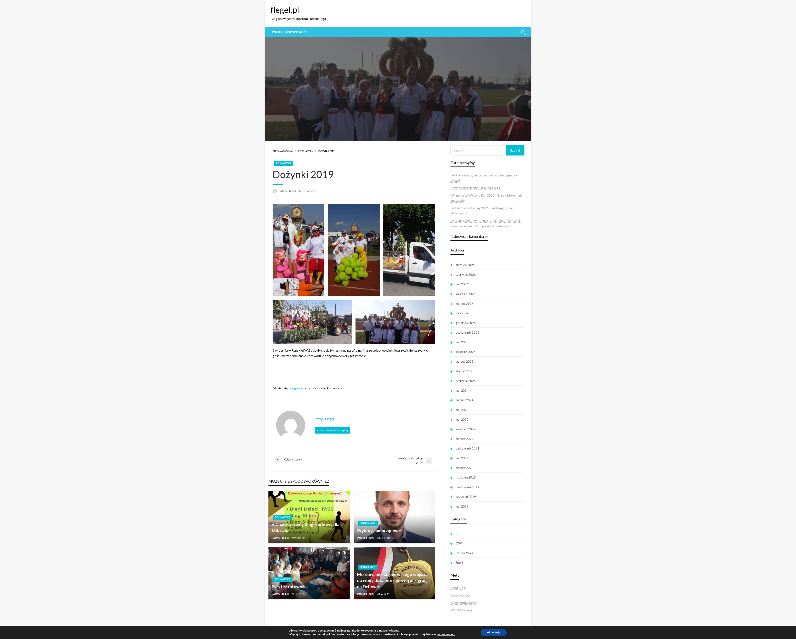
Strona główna (282, 151)
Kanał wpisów (460, 595)
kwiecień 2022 (466, 429)
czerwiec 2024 (466, 381)
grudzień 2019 (466, 477)
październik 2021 (467, 448)
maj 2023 (462, 410)
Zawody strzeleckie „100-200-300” (475, 188)
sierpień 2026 (465, 265)
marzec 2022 (464, 439)
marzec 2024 (464, 400)
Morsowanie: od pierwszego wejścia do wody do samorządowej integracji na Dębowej (392, 580)
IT (457, 534)
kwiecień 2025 (466, 352)
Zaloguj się (458, 588)
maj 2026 (462, 284)
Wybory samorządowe (379, 530)
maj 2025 (462, 342)
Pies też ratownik (289, 586)
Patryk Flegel (287, 191)
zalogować (295, 388)
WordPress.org (461, 610)
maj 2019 (462, 506)
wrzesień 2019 (466, 496)
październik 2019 (467, 487)
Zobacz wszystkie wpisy (332, 430)
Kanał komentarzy (463, 602)
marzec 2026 (464, 303)
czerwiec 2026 (466, 274)
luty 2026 (462, 313)
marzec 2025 (464, 361)
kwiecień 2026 (466, 294)
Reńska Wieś (305, 151)
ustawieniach (446, 634)
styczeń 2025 (465, 371)
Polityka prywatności (290, 32)
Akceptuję (493, 632)
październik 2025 (467, 332)
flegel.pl (285, 10)
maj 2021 (462, 458)
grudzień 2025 (466, 323)
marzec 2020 (464, 468)
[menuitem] (290, 32)
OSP (459, 543)
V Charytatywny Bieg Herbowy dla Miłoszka (305, 527)
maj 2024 (462, 390)
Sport (459, 562)
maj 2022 (462, 419)
